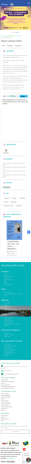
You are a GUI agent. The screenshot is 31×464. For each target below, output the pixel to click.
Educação (13, 202)
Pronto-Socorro (7, 292)
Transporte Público (8, 284)
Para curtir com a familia (6, 406)
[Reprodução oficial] (15, 18)
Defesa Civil (6, 308)
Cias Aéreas (6, 325)
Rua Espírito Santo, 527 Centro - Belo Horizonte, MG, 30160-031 (14, 367)
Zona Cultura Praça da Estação (8, 386)
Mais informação (10, 458)
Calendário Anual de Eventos (10, 345)
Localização (18, 45)
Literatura (18, 35)
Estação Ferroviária (8, 279)
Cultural (14, 198)
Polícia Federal (7, 336)
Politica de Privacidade (26, 454)
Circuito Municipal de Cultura (7, 388)
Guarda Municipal (8, 309)
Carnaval (3, 383)
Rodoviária (6, 278)
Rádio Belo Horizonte (13, 374)
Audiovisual (22, 198)
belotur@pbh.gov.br (8, 370)
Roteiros (3, 410)
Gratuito (6, 202)
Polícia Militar (7, 303)
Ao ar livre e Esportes (6, 403)
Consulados (6, 333)
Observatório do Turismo (9, 352)
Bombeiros (6, 306)
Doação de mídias (8, 347)
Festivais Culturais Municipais (7, 381)
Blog (2, 420)
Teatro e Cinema (4, 400)
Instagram (6, 153)
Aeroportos (6, 274)
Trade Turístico (7, 344)
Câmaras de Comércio (9, 334)
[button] (12, 32)
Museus (2, 398)
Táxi (5, 282)
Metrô (5, 281)
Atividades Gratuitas (5, 395)
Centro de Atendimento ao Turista (11, 323)
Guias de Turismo (8, 322)
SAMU (5, 295)
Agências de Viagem (8, 320)
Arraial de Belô (4, 380)
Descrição (10, 45)
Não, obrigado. (11, 461)
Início (3, 45)
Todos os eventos (5, 393)
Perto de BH (4, 408)
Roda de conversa (8, 205)
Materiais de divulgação (9, 350)
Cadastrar (15, 431)
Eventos (3, 35)
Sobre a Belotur (4, 415)
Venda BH (6, 355)
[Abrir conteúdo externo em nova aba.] (14, 96)
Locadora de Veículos (9, 317)
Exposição (18, 205)
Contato (3, 417)
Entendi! (3, 461)
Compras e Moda (5, 405)
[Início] (7, 2)
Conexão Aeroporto (8, 276)
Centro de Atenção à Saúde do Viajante (13, 293)
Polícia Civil (6, 304)
